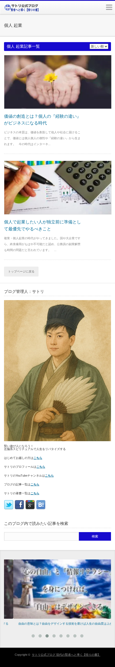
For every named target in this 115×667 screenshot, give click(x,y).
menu (109, 7)
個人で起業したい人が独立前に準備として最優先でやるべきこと (42, 225)
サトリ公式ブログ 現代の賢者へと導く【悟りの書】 (66, 654)
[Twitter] (8, 508)
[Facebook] (19, 508)
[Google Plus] (30, 508)
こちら (37, 457)
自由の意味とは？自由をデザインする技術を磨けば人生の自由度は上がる (57, 623)
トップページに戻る (21, 271)
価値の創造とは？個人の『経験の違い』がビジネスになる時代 (42, 120)
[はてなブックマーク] (40, 508)
